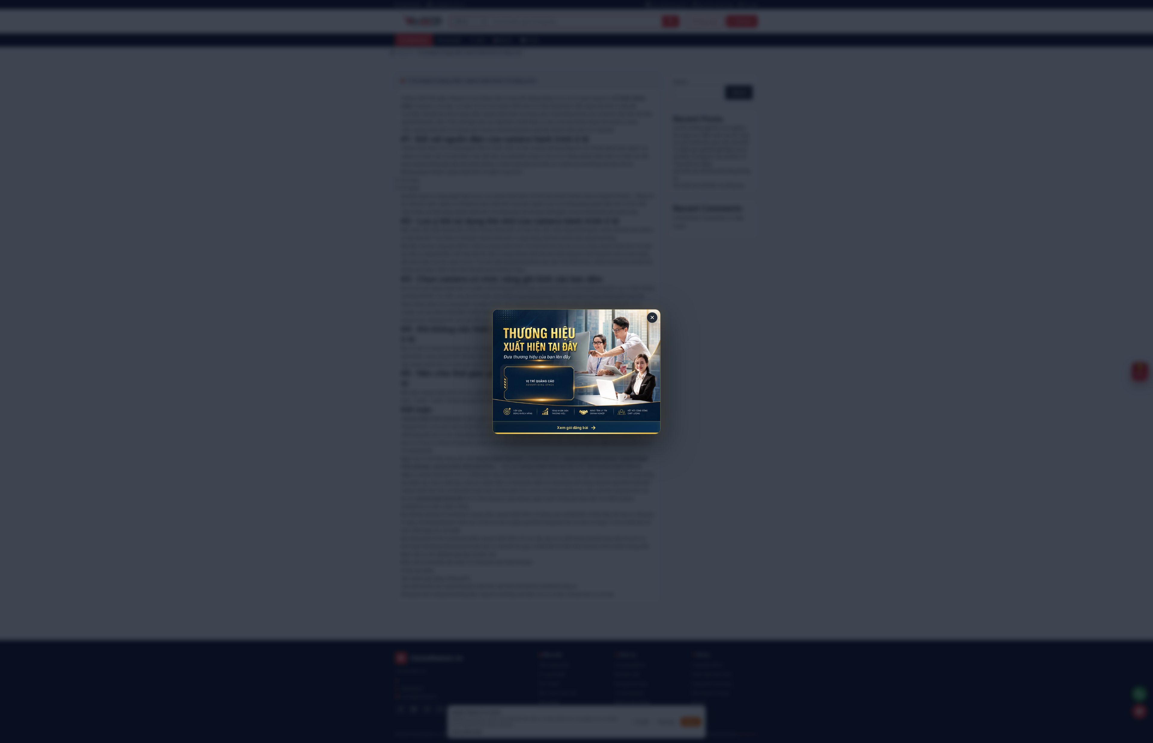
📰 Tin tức (530, 40)
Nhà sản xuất (627, 674)
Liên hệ (698, 702)
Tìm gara (749, 4)
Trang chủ (404, 52)
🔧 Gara (477, 40)
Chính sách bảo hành (711, 674)
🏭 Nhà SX (502, 40)
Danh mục (417, 40)
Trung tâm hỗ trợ (707, 665)
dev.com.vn (747, 734)
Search (680, 81)
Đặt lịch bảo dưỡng (632, 702)
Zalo (440, 709)
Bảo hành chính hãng (714, 4)
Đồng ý (691, 721)
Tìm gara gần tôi (630, 665)
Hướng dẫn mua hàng (711, 683)
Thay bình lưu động (692, 164)
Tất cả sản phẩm (553, 665)
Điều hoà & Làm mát (557, 692)
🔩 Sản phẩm (449, 40)
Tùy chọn (666, 721)
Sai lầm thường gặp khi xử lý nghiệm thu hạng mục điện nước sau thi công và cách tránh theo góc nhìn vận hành (711, 135)
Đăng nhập (707, 21)
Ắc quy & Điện (551, 674)
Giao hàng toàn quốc (668, 4)
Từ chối (641, 721)
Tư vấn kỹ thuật (629, 692)
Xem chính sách (467, 731)
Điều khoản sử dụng (710, 692)
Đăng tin (744, 21)
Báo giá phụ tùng (631, 683)
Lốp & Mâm (548, 702)
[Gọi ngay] (1139, 694)
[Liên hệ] (1139, 711)
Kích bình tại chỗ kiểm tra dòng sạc (709, 185)
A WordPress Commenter (699, 218)
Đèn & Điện (549, 683)
